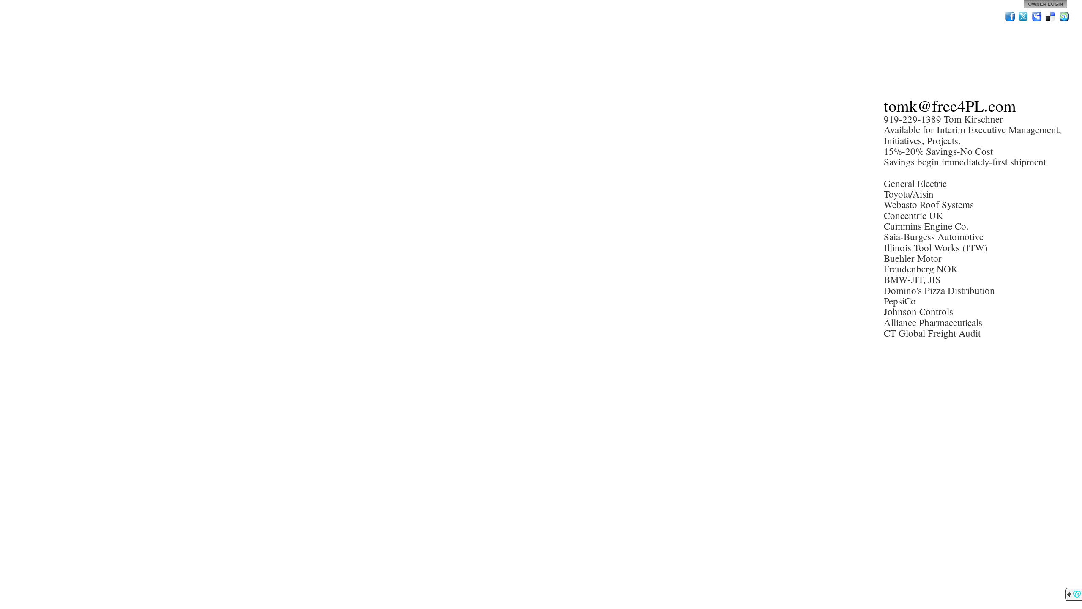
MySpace (1037, 16)
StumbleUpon (1064, 16)
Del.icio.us (1051, 16)
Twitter (1024, 16)
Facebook (1010, 16)
